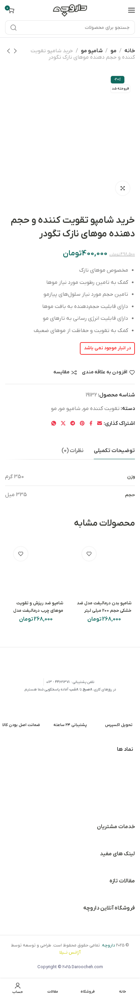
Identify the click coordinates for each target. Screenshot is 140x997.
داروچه (108, 945)
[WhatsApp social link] (53, 423)
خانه (129, 50)
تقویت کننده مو (101, 408)
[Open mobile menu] (131, 10)
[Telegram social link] (72, 423)
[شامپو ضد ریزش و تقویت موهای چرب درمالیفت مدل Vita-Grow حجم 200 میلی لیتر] (36, 569)
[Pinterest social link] (82, 423)
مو (113, 50)
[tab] (114, 451)
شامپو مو (92, 50)
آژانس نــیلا (70, 952)
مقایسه (61, 372)
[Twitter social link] (63, 423)
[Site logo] (70, 10)
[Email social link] (99, 423)
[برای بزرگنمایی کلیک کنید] (123, 188)
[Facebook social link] (91, 423)
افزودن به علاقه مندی (104, 372)
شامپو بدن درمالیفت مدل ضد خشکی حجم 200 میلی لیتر (104, 606)
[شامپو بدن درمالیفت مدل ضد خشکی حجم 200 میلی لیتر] (104, 569)
